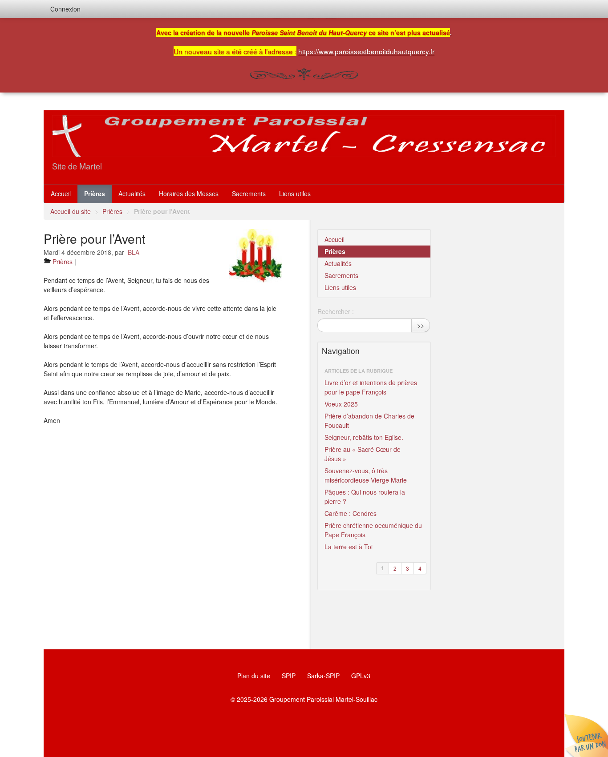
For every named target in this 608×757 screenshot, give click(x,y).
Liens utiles (295, 193)
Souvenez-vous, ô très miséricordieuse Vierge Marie (365, 475)
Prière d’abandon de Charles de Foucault (369, 420)
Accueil (61, 193)
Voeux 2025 (341, 403)
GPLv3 (360, 675)
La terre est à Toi (348, 546)
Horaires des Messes (189, 193)
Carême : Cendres (350, 513)
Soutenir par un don (585, 735)
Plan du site (253, 675)
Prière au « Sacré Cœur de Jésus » (362, 454)
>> (420, 325)
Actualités (132, 193)
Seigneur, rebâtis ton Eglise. (363, 437)
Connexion (65, 8)
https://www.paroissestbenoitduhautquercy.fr (366, 51)
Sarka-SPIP (323, 675)
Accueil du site (70, 211)
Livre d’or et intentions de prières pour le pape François (370, 387)
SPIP (289, 675)
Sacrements (249, 193)
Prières (94, 193)
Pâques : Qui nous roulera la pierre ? (364, 496)
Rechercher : (335, 311)
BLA (133, 252)
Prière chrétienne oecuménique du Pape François (373, 530)
